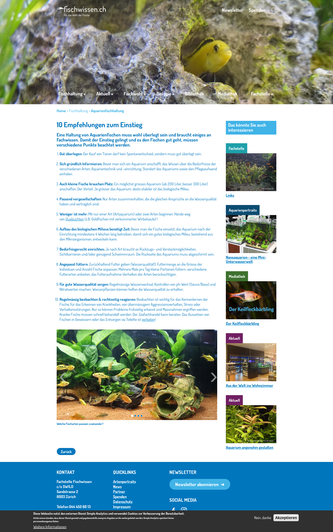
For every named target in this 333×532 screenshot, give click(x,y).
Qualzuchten (75, 218)
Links (230, 195)
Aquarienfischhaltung (107, 110)
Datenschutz (123, 501)
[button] (61, 375)
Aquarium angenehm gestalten (249, 447)
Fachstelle (262, 94)
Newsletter (232, 10)
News (117, 486)
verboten (148, 319)
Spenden (257, 10)
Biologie (165, 94)
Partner (119, 491)
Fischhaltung (72, 94)
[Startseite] (81, 10)
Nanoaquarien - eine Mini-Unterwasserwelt (246, 259)
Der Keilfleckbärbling (242, 323)
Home (61, 110)
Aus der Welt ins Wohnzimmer (249, 385)
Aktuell (104, 94)
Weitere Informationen (49, 526)
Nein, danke (262, 517)
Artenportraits (124, 481)
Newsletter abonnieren (197, 484)
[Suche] (273, 10)
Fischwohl (135, 94)
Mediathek (227, 94)
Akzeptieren (286, 518)
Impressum (122, 506)
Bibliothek (194, 94)
